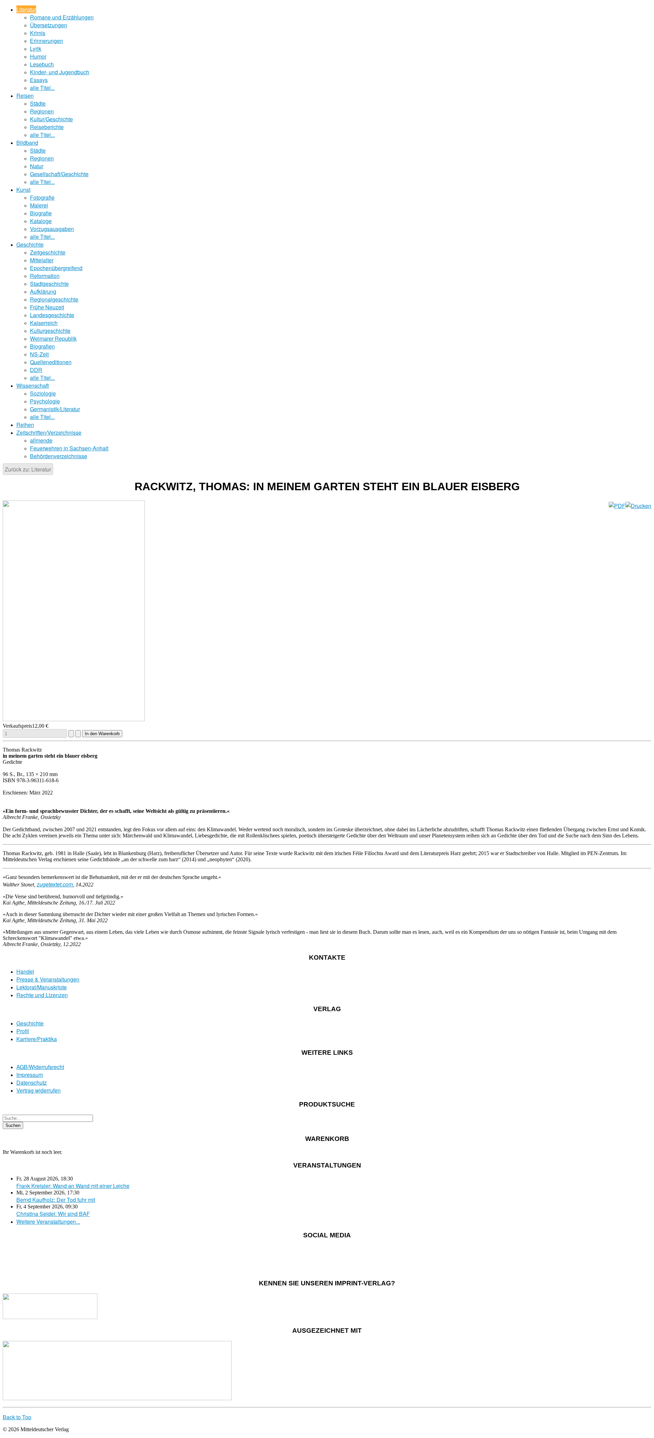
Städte (38, 103)
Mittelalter (41, 260)
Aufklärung (43, 291)
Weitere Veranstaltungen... (48, 1221)
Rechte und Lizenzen (42, 995)
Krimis (37, 33)
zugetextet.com (55, 884)
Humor (38, 56)
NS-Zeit (39, 354)
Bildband (27, 142)
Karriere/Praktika (36, 1039)
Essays (39, 80)
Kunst (23, 190)
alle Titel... (42, 88)
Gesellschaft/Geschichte (59, 174)
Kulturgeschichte (50, 331)
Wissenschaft (32, 385)
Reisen (25, 95)
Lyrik (35, 48)
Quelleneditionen (51, 362)
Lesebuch (42, 64)
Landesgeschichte (52, 315)
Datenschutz (31, 1082)
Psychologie (45, 401)
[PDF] (617, 506)
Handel (25, 971)
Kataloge (41, 221)
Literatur (26, 9)
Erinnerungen (46, 41)
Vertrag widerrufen (38, 1090)
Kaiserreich (44, 323)
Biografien (42, 346)
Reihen (25, 425)
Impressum (29, 1075)
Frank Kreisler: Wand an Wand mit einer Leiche (72, 1186)
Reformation (45, 276)
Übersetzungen (48, 25)
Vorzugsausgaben (52, 229)
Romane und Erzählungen (62, 17)
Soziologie (43, 393)
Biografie (41, 213)
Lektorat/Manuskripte (41, 987)
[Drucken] (638, 506)
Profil (22, 1031)
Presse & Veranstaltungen (47, 979)
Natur (36, 166)
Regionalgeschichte (54, 299)
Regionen (42, 111)
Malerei (39, 205)
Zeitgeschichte (47, 252)
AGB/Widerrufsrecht (40, 1067)
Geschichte (30, 244)
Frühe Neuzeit (47, 307)
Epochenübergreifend (56, 268)
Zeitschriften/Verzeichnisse (48, 432)
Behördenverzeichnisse (58, 456)
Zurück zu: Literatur (28, 469)
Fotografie (42, 197)
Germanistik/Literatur (55, 409)
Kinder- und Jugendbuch (59, 72)
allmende (41, 440)
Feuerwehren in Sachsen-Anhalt (69, 448)
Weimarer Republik (53, 338)
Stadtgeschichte (49, 284)
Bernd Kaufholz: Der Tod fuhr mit (55, 1200)
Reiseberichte (47, 127)
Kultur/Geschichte (51, 119)
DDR (36, 370)
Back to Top (17, 1417)
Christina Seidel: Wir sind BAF (53, 1214)
